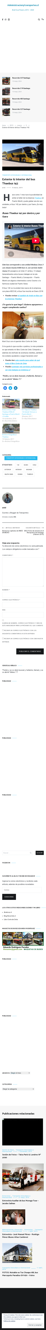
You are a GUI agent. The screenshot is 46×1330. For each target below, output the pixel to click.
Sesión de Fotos (8, 1150)
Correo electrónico (11, 600)
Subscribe (9, 897)
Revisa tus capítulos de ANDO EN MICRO (12, 530)
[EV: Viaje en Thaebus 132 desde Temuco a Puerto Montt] (30, 404)
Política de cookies (9, 1321)
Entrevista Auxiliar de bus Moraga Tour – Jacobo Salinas (20, 1202)
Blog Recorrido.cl (10, 916)
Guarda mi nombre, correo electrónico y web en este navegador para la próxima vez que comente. (23, 624)
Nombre (6, 590)
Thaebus (38, 198)
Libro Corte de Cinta (11, 919)
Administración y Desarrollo (12, 1229)
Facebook (6, 863)
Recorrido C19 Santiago (21, 88)
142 (18, 465)
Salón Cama (9, 474)
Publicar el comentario (30, 651)
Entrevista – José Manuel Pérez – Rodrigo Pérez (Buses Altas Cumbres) (20, 1236)
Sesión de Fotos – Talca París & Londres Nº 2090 (21, 1156)
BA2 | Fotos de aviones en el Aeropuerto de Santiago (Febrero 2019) (34, 531)
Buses (26, 465)
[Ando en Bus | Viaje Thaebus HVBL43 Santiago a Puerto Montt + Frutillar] (11, 404)
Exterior (8, 469)
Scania (20, 474)
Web (3, 610)
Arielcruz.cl (8, 912)
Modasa (29, 469)
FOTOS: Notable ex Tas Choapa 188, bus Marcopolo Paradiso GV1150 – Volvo (20, 1274)
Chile (34, 465)
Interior (19, 469)
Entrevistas (6, 1196)
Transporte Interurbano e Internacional (17, 175)
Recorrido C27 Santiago (21, 109)
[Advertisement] (23, 49)
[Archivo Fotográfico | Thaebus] (11, 429)
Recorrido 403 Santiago (21, 99)
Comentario (7, 555)
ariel (3, 187)
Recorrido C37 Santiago (21, 78)
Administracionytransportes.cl (23, 5)
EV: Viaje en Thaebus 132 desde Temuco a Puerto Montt (29, 412)
